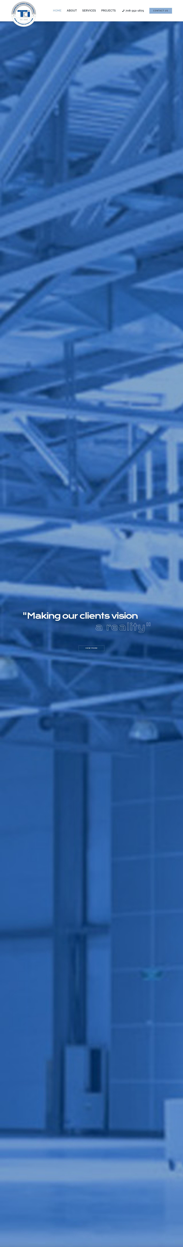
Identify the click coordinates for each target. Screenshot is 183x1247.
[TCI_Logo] (23, 2)
